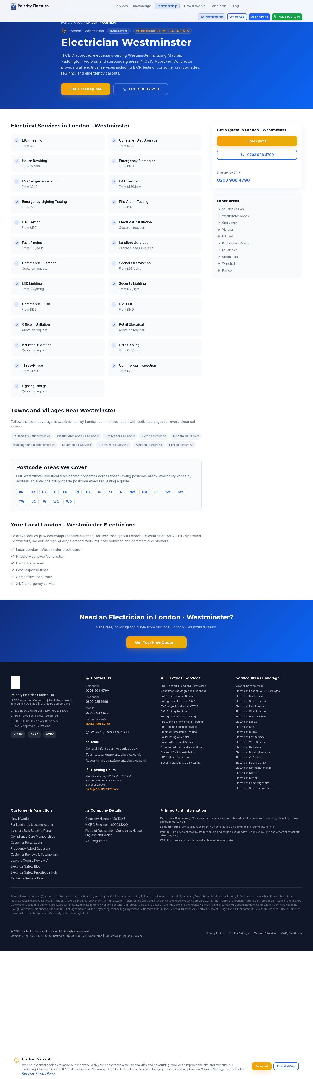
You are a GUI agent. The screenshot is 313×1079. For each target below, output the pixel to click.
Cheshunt (238, 900)
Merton (107, 900)
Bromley (82, 900)
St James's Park (31, 436)
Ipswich (273, 909)
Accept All (261, 1066)
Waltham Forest (268, 896)
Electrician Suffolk (247, 778)
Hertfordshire (133, 900)
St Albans (160, 900)
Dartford (144, 904)
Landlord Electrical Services (178, 742)
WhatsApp (237, 16)
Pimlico (181, 445)
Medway (155, 904)
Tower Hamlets (204, 896)
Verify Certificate (291, 933)
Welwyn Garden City (194, 900)
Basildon (31, 904)
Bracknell (55, 909)
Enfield (241, 896)
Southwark (186, 896)
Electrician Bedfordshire (251, 762)
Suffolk (262, 909)
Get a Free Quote (86, 89)
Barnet (231, 896)
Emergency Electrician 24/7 (178, 701)
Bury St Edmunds (290, 909)
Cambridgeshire (37, 913)
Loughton (92, 904)
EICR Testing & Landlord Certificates (183, 685)
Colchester (17, 904)
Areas (78, 22)
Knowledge (142, 6)
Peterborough (73, 913)
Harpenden (267, 900)
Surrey (206, 904)
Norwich (213, 909)
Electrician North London (251, 696)
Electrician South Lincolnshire (254, 788)
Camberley (263, 904)
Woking (229, 904)
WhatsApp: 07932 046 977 (110, 732)
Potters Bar (251, 900)
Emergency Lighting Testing (178, 716)
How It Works (194, 6)
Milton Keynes (96, 909)
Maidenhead (40, 909)
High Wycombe (129, 909)
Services (121, 6)
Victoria (153, 436)
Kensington (102, 896)
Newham (220, 896)
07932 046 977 (97, 713)
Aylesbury (113, 909)
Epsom (239, 904)
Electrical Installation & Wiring (179, 731)
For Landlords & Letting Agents (32, 824)
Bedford (174, 909)
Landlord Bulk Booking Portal (31, 830)
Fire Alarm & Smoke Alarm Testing (182, 721)
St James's (77, 445)
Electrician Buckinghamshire (253, 752)
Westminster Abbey (78, 436)
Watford (148, 900)
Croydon (70, 900)
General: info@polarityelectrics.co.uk (111, 748)
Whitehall (148, 445)
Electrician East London (250, 706)
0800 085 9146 (97, 701)
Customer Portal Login (26, 842)
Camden (47, 896)
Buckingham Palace (34, 445)
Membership (167, 6)
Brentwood (58, 904)
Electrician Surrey (246, 731)
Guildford (217, 904)
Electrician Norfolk (247, 772)
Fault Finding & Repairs (175, 737)
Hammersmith (130, 896)
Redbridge (286, 896)
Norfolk (202, 909)
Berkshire (280, 904)
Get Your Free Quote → (156, 642)
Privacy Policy (215, 933)
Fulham (145, 896)
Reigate (250, 904)
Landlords (218, 6)
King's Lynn (227, 909)
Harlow (70, 904)
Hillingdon (57, 900)
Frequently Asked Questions (31, 848)
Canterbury (130, 904)
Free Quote (257, 141)
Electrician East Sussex (250, 737)
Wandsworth (158, 896)
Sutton (117, 900)
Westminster (85, 896)
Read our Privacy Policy (39, 1073)
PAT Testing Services (174, 711)
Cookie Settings (239, 933)
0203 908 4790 (144, 89)
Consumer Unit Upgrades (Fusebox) (183, 691)
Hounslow (17, 900)
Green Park (113, 445)
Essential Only (286, 1066)
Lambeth (173, 896)
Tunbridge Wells (172, 904)
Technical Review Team (28, 878)
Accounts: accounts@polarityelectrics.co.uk (116, 760)
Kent (105, 904)
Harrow (45, 900)
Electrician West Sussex (251, 742)
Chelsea (115, 896)
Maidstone (115, 904)
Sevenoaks (191, 904)
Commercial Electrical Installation (181, 747)
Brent (36, 900)
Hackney (71, 896)
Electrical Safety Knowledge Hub (34, 872)
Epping (80, 904)
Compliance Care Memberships (33, 836)
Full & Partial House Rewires (178, 696)
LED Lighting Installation (175, 757)
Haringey (252, 896)
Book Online (259, 16)
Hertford (225, 900)
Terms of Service (265, 933)
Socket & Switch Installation (178, 752)
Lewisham (95, 900)
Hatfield (213, 900)
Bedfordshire (151, 909)
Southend (44, 904)
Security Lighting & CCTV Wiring (181, 762)
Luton (164, 909)
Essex (281, 900)
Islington (59, 896)
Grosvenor (120, 436)
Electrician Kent (245, 726)
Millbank (186, 436)
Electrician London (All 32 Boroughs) (258, 691)
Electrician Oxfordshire (250, 757)
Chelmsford (294, 900)
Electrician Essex (246, 721)
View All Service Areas (250, 685)
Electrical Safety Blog (26, 866)
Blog (235, 6)
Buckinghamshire (75, 909)
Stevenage (174, 900)
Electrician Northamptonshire (254, 767)
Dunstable (187, 909)
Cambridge (56, 913)
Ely (85, 913)
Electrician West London (251, 711)
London (35, 896)
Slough (15, 909)
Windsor (26, 909)
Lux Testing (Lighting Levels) (179, 726)
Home (65, 22)
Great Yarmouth (244, 909)
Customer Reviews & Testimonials (34, 854)
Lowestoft (17, 913)
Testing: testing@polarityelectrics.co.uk (113, 754)
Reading (292, 904)
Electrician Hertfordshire (251, 716)
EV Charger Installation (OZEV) (179, 706)
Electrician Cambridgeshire (252, 783)
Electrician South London (251, 701)
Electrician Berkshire (248, 747)
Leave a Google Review (28, 860)
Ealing (28, 900)
